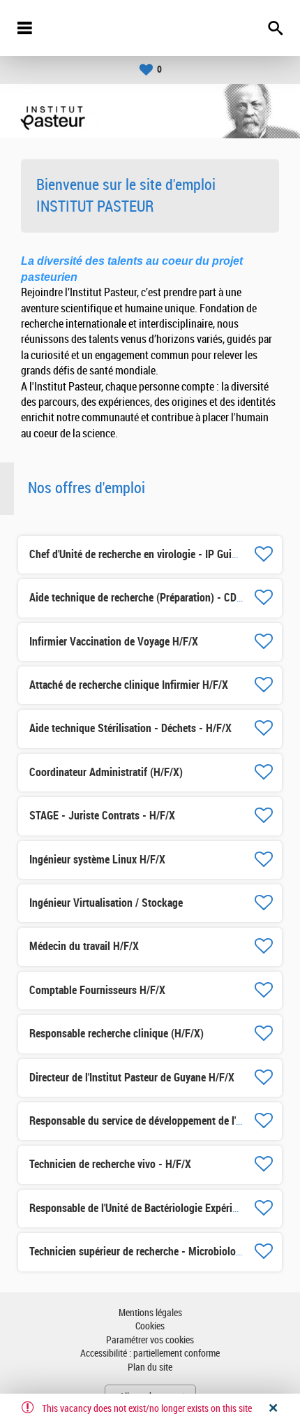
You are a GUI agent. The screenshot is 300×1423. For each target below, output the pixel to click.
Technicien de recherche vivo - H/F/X (110, 1164)
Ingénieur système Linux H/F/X (97, 859)
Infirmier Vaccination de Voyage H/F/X (113, 641)
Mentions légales (150, 1313)
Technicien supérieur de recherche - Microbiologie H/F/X (153, 1251)
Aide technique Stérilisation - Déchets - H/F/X (130, 728)
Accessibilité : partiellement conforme (150, 1353)
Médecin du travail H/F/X (84, 946)
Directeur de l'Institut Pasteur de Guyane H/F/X (131, 1077)
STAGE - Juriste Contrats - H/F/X (102, 815)
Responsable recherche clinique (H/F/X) (116, 1033)
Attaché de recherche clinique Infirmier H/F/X (128, 685)
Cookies (150, 1326)
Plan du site (150, 1367)
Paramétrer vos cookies (150, 1340)
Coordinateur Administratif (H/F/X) (106, 772)
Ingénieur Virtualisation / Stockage (106, 903)
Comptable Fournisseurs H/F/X (97, 990)
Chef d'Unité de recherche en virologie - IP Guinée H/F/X (152, 554)
